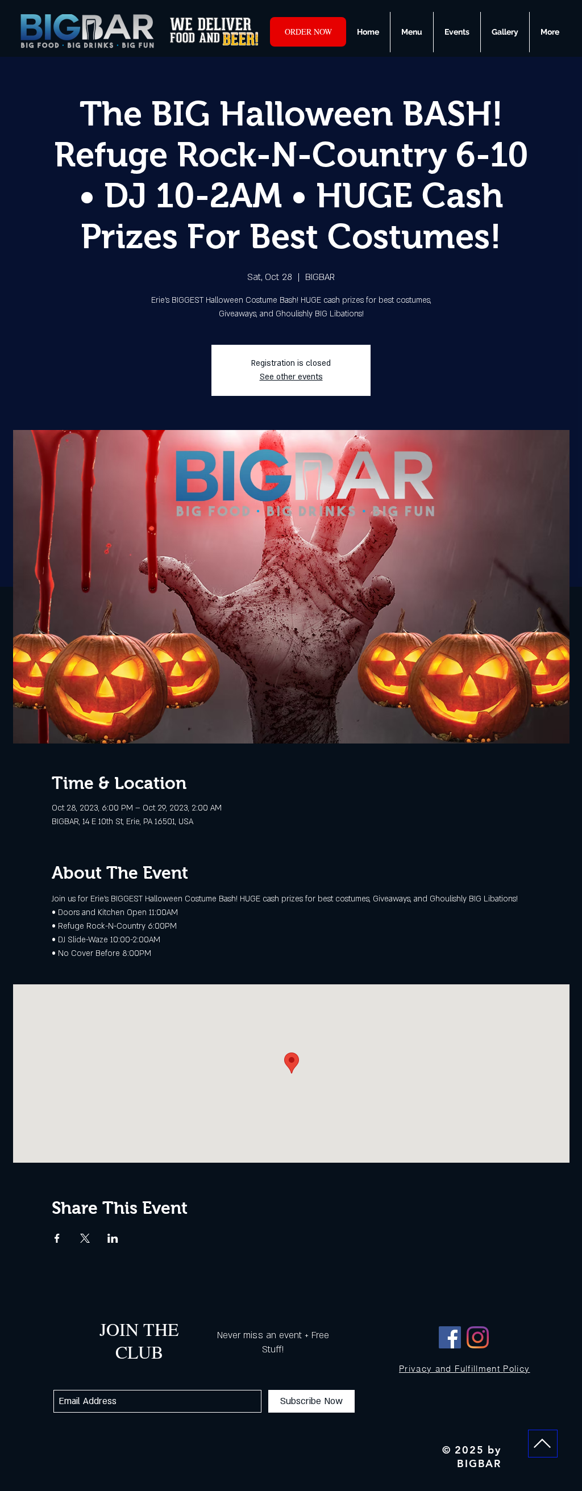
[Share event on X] (85, 1238)
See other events (291, 376)
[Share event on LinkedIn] (112, 1238)
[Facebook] (450, 1337)
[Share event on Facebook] (57, 1238)
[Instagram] (478, 1337)
